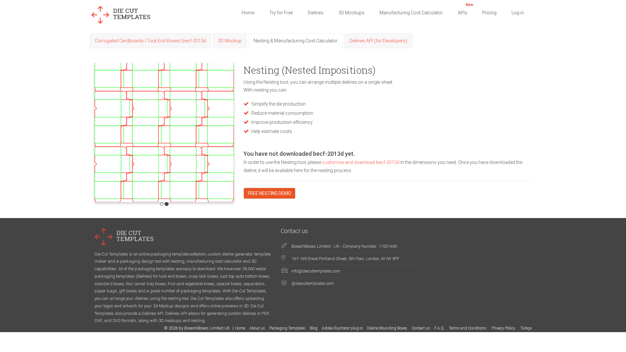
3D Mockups (351, 12)
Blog (314, 328)
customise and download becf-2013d (361, 162)
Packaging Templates (287, 328)
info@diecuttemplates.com (315, 271)
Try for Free (281, 12)
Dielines (315, 12)
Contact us (420, 328)
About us (257, 328)
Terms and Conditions (468, 328)
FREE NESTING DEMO (269, 193)
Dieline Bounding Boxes (387, 328)
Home (248, 12)
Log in (518, 12)
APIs (465, 9)
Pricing (489, 12)
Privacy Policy (504, 328)
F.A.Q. (439, 328)
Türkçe (525, 328)
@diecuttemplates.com (312, 283)
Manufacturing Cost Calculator (411, 12)
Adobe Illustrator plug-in (342, 328)
